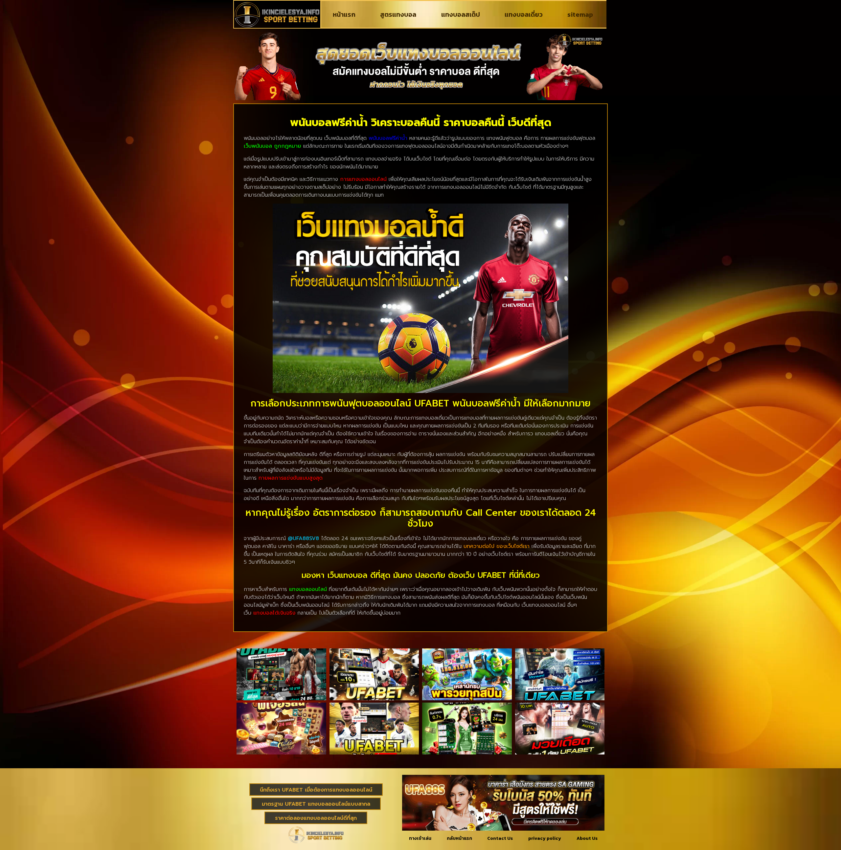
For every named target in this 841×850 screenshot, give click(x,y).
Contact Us (500, 838)
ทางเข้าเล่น (420, 838)
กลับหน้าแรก (459, 838)
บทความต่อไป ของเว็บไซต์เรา (497, 546)
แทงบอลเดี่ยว (524, 14)
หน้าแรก (344, 14)
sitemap (580, 14)
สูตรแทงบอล (398, 14)
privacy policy (544, 838)
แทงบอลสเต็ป (460, 14)
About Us (587, 838)
